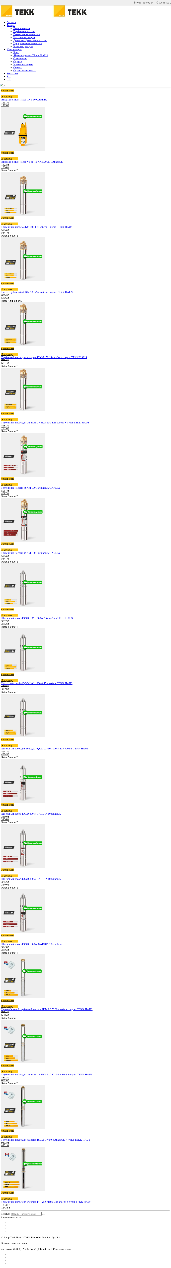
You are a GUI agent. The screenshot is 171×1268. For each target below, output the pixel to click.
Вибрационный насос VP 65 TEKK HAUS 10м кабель (32, 161)
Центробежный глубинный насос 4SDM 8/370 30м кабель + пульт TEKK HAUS (47, 1009)
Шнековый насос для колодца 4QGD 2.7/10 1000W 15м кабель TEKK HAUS (45, 748)
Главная (11, 22)
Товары (11, 25)
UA (9, 79)
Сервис (17, 67)
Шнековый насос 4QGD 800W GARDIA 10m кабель (31, 878)
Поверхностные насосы (26, 34)
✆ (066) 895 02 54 (143, 2)
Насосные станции (24, 37)
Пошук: (5, 1213)
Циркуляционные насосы (27, 43)
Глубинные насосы (24, 31)
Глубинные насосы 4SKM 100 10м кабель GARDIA (30, 487)
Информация (14, 49)
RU (9, 76)
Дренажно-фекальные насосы (30, 40)
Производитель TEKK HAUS (30, 55)
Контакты (12, 73)
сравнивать (7, 90)
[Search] (43, 1214)
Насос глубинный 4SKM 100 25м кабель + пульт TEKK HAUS (37, 292)
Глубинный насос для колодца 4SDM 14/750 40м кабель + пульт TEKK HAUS (45, 1139)
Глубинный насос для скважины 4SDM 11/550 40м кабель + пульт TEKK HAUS (47, 1074)
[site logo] (78, 16)
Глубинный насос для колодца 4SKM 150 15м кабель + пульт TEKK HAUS (44, 357)
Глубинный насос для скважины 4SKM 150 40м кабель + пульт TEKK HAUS (45, 422)
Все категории (21, 28)
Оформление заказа (24, 70)
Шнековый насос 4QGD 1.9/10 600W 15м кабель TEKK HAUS (37, 618)
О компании (20, 58)
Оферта (17, 61)
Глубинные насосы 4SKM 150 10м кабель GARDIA (30, 553)
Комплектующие (23, 46)
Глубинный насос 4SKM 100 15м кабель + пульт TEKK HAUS (36, 227)
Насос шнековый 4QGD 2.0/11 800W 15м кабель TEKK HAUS (36, 683)
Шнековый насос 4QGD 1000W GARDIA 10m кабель (31, 944)
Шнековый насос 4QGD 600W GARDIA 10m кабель (31, 813)
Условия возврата (23, 64)
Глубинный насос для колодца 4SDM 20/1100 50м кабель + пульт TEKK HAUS (46, 1201)
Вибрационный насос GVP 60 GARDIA (24, 99)
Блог (16, 52)
